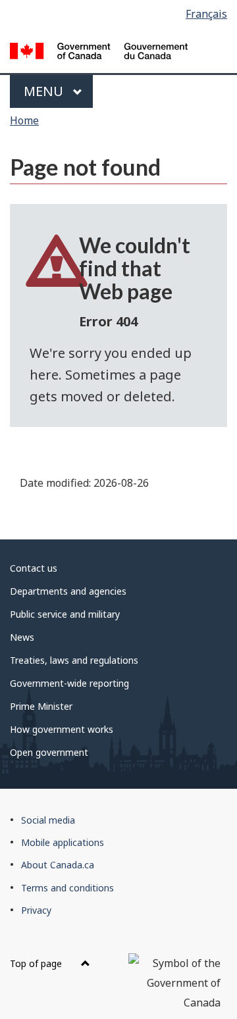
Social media (48, 820)
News (22, 637)
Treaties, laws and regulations (74, 660)
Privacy (36, 910)
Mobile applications (62, 842)
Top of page (37, 963)
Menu (45, 91)
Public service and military (65, 614)
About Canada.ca (57, 864)
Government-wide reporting (69, 683)
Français (206, 14)
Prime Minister (41, 706)
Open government (49, 752)
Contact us (33, 568)
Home (24, 120)
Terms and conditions (67, 888)
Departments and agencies (68, 591)
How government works (61, 729)
